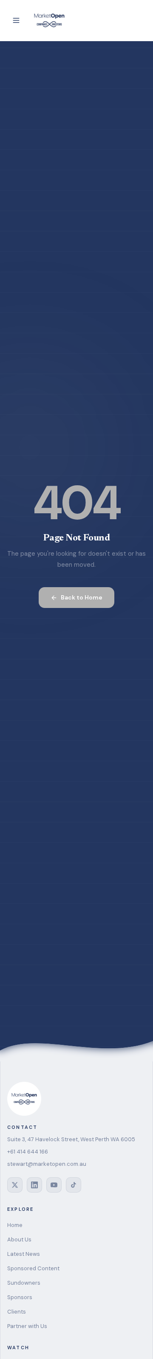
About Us (19, 1239)
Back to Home (81, 597)
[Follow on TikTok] (73, 1185)
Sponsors (19, 1297)
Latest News (23, 1254)
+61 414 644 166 (27, 1151)
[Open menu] (16, 20)
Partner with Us (27, 1326)
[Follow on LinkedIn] (34, 1185)
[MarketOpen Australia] (49, 20)
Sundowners (23, 1282)
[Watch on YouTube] (54, 1185)
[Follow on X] (15, 1185)
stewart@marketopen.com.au (46, 1164)
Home (15, 1225)
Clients (16, 1311)
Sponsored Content (33, 1268)
